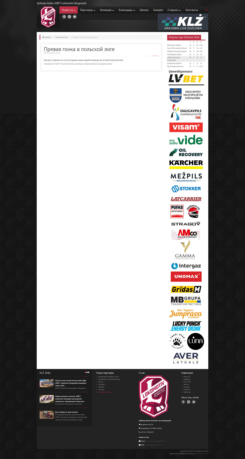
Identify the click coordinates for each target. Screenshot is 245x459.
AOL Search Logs (202, 453)
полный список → (105, 392)
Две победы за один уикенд (66, 412)
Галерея (158, 10)
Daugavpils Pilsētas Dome (108, 377)
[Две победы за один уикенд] (47, 415)
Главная (48, 37)
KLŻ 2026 (187, 382)
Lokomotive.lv (48, 17)
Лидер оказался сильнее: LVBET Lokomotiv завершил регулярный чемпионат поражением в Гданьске (69, 398)
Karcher (101, 389)
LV (205, 17)
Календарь (126, 10)
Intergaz (101, 384)
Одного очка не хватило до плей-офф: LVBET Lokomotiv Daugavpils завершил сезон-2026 (70, 383)
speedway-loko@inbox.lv (156, 441)
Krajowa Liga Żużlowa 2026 (184, 37)
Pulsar (100, 382)
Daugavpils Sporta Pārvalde (109, 379)
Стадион (173, 10)
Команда (105, 10)
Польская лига (62, 37)
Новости (67, 10)
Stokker (101, 387)
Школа (144, 10)
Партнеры (86, 10)
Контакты (192, 10)
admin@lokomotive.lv (153, 445)
